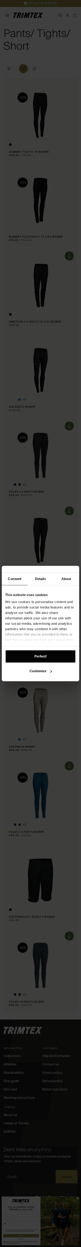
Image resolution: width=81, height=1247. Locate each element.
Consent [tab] (14, 579)
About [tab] (66, 579)
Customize (37, 671)
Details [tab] (40, 579)
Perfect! (40, 656)
